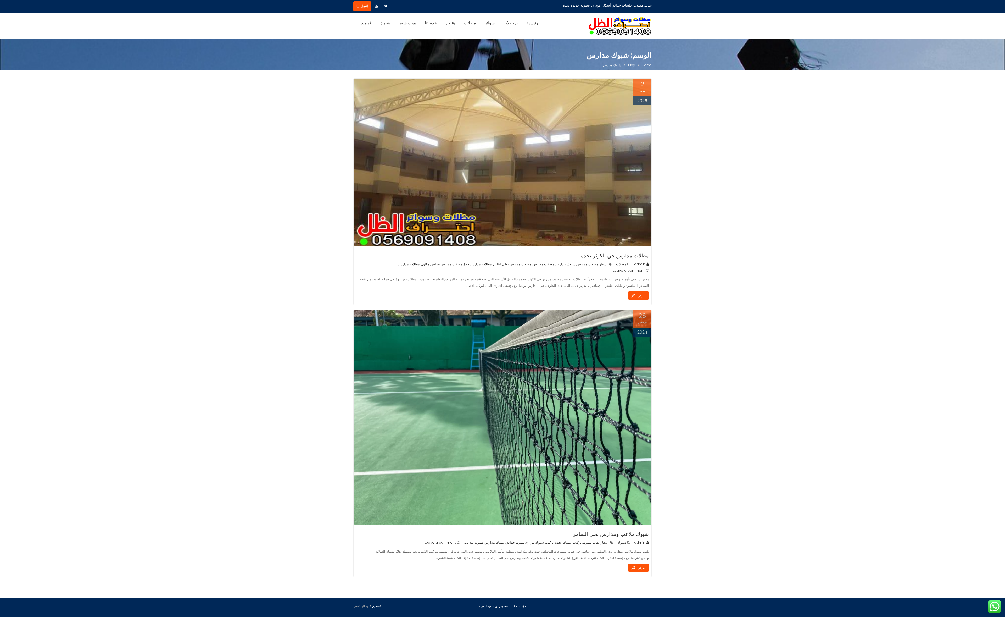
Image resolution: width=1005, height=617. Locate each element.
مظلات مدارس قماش (446, 264)
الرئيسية (533, 23)
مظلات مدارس (543, 264)
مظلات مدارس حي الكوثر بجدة (615, 255)
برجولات (510, 23)
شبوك (385, 23)
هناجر (450, 23)
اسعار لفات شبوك (596, 542)
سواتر (490, 23)
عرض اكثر (638, 295)
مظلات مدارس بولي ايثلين (512, 264)
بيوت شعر (407, 23)
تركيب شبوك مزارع (540, 542)
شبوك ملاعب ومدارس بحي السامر (611, 534)
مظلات (470, 23)
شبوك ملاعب (473, 542)
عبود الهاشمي (362, 606)
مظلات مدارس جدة (478, 264)
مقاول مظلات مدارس (413, 264)
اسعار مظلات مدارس (592, 264)
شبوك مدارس (565, 264)
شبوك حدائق (515, 542)
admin (639, 264)
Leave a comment (628, 270)
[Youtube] (376, 6)
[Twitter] (386, 6)
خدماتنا (431, 23)
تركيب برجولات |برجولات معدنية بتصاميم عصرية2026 (604, 5)
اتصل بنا (362, 6)
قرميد (366, 23)
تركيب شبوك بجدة (568, 542)
